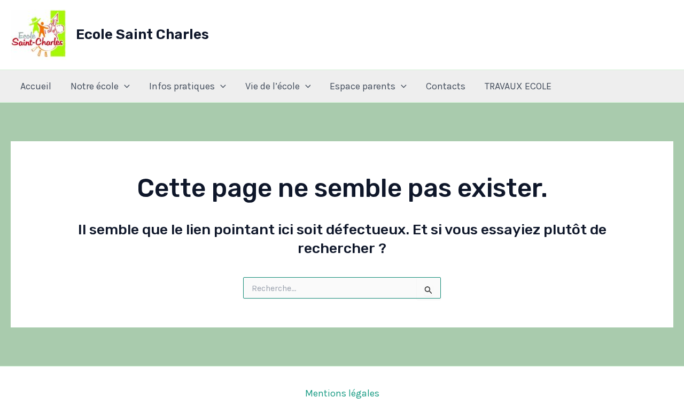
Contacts (445, 86)
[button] (124, 86)
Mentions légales (342, 393)
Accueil (35, 86)
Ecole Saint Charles (142, 34)
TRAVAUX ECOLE (518, 86)
